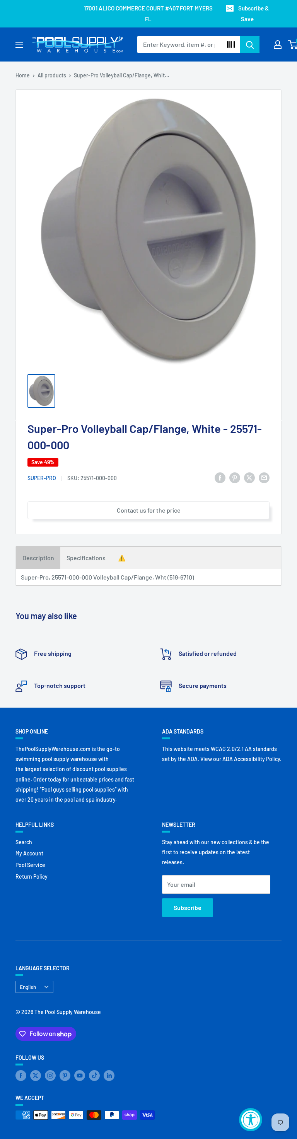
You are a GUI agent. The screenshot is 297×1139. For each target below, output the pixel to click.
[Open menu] (19, 45)
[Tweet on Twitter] (249, 477)
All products (52, 75)
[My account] (278, 44)
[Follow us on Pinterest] (65, 1075)
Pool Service (30, 865)
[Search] (249, 44)
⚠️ (122, 557)
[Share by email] (264, 477)
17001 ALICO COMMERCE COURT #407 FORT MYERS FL (148, 13)
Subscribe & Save (253, 13)
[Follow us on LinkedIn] (109, 1075)
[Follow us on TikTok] (94, 1075)
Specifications (86, 557)
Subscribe (187, 907)
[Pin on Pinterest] (234, 477)
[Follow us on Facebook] (20, 1075)
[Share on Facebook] (220, 477)
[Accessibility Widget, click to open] (250, 1119)
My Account (29, 853)
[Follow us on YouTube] (79, 1075)
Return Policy (31, 876)
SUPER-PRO (41, 478)
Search (23, 842)
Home (22, 75)
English (28, 986)
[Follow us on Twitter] (35, 1075)
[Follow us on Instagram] (50, 1075)
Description (38, 557)
